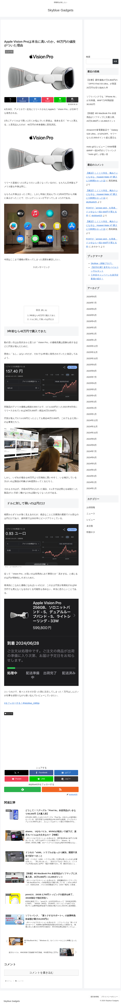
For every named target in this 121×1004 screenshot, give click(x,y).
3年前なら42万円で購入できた (42, 315)
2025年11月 (92, 352)
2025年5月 (91, 389)
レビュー (90, 520)
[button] (72, 99)
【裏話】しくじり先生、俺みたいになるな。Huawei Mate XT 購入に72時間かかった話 (102, 177)
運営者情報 (95, 997)
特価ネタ (90, 532)
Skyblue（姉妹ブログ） (102, 263)
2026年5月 (91, 315)
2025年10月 (92, 358)
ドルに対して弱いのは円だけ (41, 319)
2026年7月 (91, 303)
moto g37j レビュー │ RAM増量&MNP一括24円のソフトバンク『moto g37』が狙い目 (101, 151)
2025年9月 (91, 364)
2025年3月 (91, 402)
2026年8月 (91, 296)
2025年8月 (91, 371)
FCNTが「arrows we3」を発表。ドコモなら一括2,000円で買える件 (101, 212)
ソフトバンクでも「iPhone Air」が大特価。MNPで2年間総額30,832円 (101, 100)
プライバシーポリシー (109, 997)
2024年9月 (91, 439)
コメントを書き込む (41, 972)
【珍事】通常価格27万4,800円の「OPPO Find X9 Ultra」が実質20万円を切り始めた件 (102, 84)
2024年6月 (91, 457)
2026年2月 (91, 334)
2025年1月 (91, 414)
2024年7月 (91, 451)
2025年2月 (91, 408)
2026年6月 (91, 309)
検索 (88, 57)
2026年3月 (91, 327)
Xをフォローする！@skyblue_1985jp (21, 703)
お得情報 (90, 507)
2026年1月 (91, 340)
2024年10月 (92, 432)
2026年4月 (91, 321)
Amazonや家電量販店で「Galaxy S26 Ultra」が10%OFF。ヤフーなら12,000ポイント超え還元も (102, 134)
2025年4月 (91, 395)
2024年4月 (91, 470)
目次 (38, 310)
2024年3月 (91, 476)
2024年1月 (91, 488)
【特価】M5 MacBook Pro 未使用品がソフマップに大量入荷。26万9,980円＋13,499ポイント (101, 117)
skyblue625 (91, 202)
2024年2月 (91, 482)
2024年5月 (91, 463)
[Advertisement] (41, 30)
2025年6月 (91, 383)
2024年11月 (92, 426)
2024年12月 (92, 420)
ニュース (9, 713)
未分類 (89, 526)
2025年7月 (91, 377)
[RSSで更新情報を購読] (60, 789)
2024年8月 (91, 445)
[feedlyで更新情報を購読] (22, 789)
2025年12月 (92, 346)
